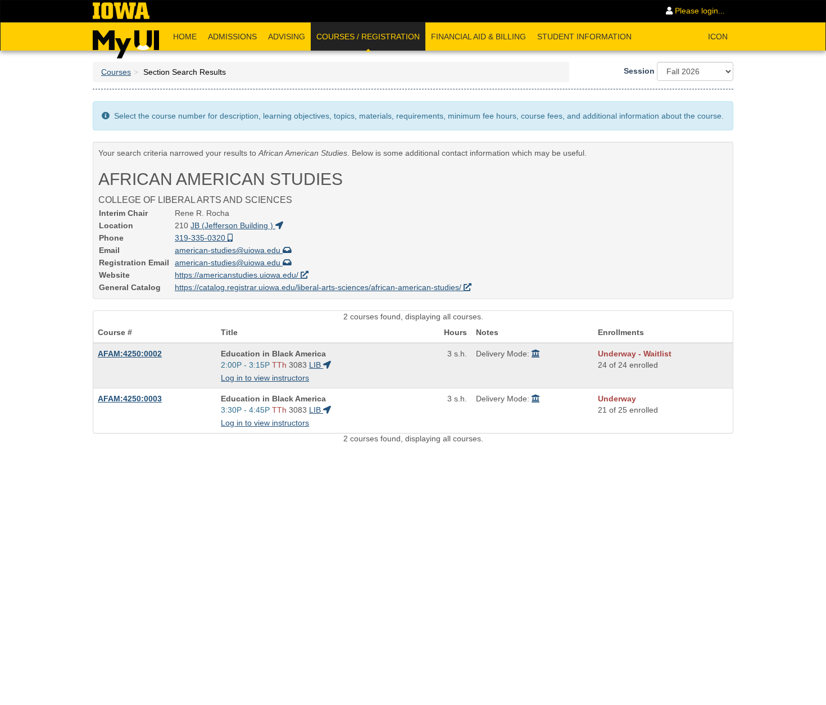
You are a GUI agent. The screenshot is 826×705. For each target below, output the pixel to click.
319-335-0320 (201, 237)
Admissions (232, 36)
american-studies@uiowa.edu (229, 250)
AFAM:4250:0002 (130, 353)
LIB (316, 364)
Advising (286, 36)
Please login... (699, 10)
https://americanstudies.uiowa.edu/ (238, 274)
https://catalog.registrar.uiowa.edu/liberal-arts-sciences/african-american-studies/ (319, 287)
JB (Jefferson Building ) (232, 225)
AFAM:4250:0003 (130, 398)
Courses (116, 71)
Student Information (584, 36)
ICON (718, 36)
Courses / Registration (368, 36)
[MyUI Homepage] (125, 40)
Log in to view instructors (265, 377)
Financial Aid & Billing (478, 36)
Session (639, 70)
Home (185, 36)
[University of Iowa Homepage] (121, 11)
